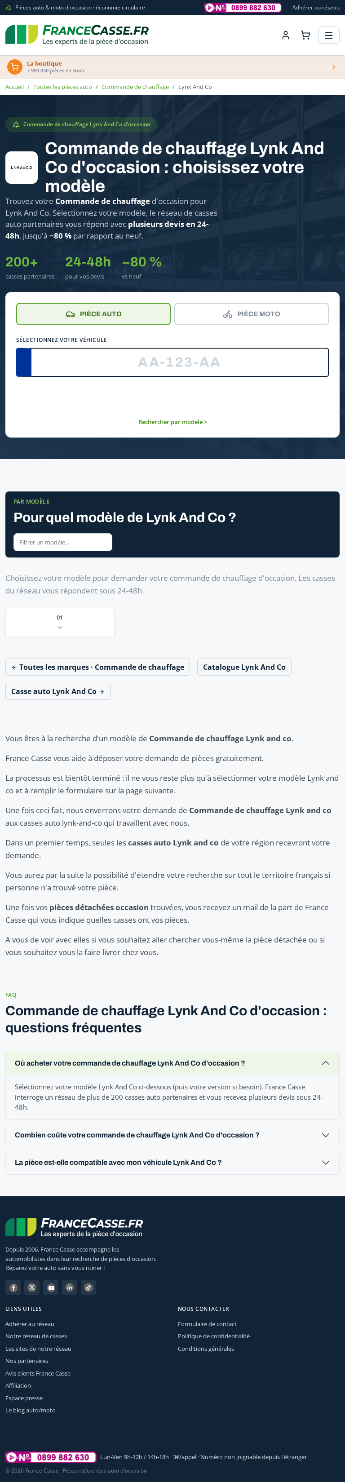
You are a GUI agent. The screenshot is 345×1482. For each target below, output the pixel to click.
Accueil (14, 87)
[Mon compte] (286, 35)
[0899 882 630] (51, 1457)
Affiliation (18, 1385)
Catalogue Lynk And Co (244, 667)
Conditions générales (206, 1349)
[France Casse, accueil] (77, 35)
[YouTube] (50, 1287)
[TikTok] (88, 1287)
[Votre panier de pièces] (305, 35)
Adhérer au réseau (316, 7)
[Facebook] (13, 1287)
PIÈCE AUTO (101, 314)
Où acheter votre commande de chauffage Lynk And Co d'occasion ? (130, 1063)
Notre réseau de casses (36, 1336)
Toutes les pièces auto (62, 87)
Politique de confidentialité (214, 1336)
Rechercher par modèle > (172, 422)
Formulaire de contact (207, 1324)
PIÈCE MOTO (258, 314)
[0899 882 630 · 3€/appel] (243, 8)
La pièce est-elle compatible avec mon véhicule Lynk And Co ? (118, 1162)
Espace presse (24, 1398)
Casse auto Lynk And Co (54, 691)
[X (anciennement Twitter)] (32, 1287)
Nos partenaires (26, 1361)
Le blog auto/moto (30, 1410)
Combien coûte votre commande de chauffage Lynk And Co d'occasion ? (137, 1135)
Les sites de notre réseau (38, 1349)
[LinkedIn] (69, 1287)
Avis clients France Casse (38, 1373)
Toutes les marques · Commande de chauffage (101, 667)
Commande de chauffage (135, 87)
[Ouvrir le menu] (329, 35)
